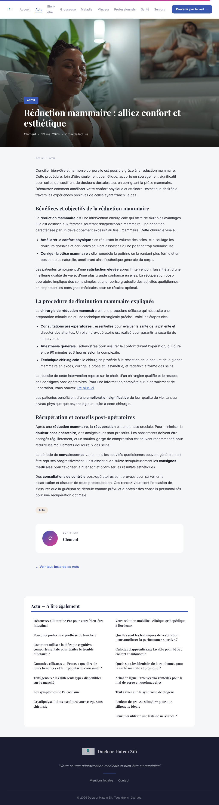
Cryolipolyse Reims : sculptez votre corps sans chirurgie (68, 703)
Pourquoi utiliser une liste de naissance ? (146, 716)
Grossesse (68, 9)
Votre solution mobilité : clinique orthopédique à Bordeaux (150, 623)
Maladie (86, 9)
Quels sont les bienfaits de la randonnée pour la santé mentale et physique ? (149, 665)
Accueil (25, 9)
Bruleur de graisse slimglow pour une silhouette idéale (143, 703)
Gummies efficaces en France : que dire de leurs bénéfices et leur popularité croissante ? (68, 665)
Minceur (103, 9)
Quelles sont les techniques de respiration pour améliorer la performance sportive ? (146, 637)
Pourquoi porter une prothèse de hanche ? (65, 635)
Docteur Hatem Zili (117, 751)
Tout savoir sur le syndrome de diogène (145, 692)
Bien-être (51, 9)
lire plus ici (85, 388)
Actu (39, 9)
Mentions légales (101, 780)
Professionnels (125, 9)
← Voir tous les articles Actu (57, 567)
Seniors (159, 9)
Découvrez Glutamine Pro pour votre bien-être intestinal (69, 623)
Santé (145, 9)
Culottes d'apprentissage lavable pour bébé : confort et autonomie (148, 651)
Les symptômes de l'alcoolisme (57, 692)
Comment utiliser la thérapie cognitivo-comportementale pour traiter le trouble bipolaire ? (64, 649)
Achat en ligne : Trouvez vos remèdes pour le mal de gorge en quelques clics (149, 680)
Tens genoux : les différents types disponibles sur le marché (67, 680)
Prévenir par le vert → (192, 9)
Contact (123, 780)
